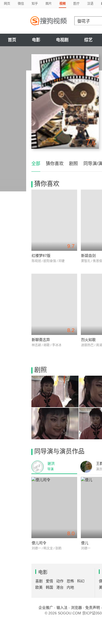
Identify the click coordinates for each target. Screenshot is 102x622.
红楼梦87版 (41, 255)
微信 (21, 4)
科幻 (80, 581)
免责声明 (92, 607)
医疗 (76, 4)
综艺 (88, 40)
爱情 (49, 581)
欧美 (39, 587)
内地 (70, 587)
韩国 (49, 587)
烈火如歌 (88, 340)
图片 (49, 4)
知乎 (35, 4)
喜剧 (39, 581)
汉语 (90, 4)
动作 (60, 581)
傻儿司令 (39, 543)
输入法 (61, 607)
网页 (7, 4)
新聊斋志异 (41, 340)
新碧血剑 (88, 255)
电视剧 (62, 40)
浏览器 (76, 607)
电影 (36, 40)
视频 (62, 4)
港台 (60, 587)
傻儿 (84, 543)
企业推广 (45, 607)
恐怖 (70, 581)
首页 (12, 40)
